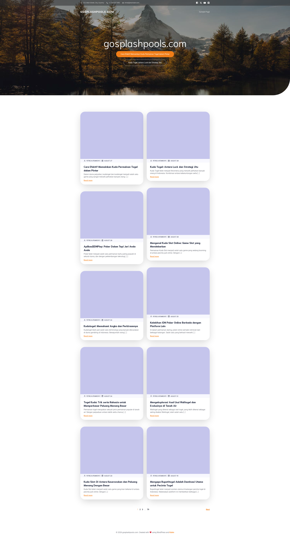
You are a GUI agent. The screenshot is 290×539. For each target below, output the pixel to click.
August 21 (174, 396)
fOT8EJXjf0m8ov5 (93, 161)
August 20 (108, 476)
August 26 (175, 161)
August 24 (108, 320)
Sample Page (204, 12)
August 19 (174, 476)
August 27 (108, 161)
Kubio (171, 532)
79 (148, 509)
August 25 (175, 316)
